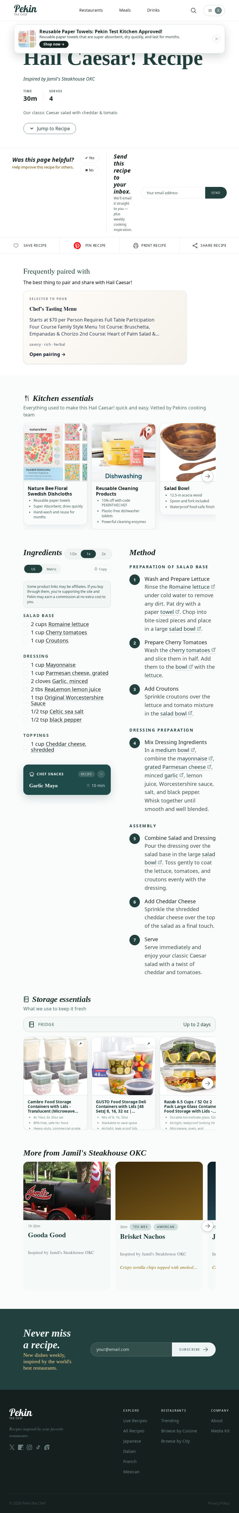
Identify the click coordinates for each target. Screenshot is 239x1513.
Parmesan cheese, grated (77, 672)
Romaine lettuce (68, 624)
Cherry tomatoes (66, 632)
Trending (170, 1420)
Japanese (132, 1441)
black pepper (66, 719)
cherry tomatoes (189, 650)
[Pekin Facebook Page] (20, 1447)
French (130, 1461)
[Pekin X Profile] (12, 1447)
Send (216, 193)
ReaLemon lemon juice (73, 689)
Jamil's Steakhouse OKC (71, 79)
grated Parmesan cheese (175, 766)
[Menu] (214, 10)
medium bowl (172, 749)
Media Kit (220, 1431)
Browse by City (175, 1441)
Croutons (57, 640)
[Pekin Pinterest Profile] (47, 1447)
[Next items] (207, 476)
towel (167, 611)
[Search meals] (193, 10)
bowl (181, 666)
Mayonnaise (60, 664)
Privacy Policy (219, 1503)
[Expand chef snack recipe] (101, 774)
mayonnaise (192, 758)
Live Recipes (135, 1420)
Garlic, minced (70, 681)
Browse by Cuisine (179, 1431)
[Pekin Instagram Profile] (29, 1447)
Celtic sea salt (67, 711)
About (217, 1420)
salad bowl (182, 628)
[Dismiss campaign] (216, 39)
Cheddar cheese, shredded (59, 746)
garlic (171, 775)
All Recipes (134, 1431)
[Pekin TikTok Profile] (38, 1447)
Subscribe (189, 1349)
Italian (129, 1451)
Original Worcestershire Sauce (67, 700)
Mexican (131, 1471)
